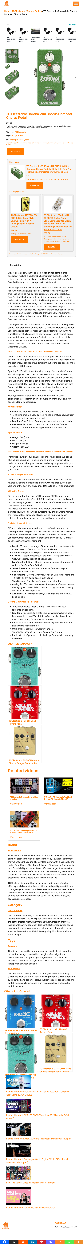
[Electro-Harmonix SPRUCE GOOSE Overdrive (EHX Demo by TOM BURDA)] (18, 1106)
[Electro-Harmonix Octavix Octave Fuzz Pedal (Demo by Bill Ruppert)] (18, 1130)
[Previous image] (24, 77)
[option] (7, 66)
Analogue (14, 139)
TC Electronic (18, 11)
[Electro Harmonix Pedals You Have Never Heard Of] (18, 1196)
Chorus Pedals (34, 11)
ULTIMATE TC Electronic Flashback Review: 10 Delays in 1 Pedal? (58, 798)
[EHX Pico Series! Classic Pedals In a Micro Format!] (18, 1173)
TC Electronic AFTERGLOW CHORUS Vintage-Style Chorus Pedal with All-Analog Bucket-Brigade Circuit (24, 221)
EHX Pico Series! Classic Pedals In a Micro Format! (30, 1182)
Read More (15, 151)
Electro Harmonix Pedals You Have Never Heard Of (30, 1207)
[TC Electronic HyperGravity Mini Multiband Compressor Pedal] (25, 665)
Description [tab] (16, 265)
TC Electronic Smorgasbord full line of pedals (24, 798)
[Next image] (75, 77)
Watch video (16, 803)
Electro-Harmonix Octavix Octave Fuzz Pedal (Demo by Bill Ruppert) (39, 1138)
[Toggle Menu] (76, 4)
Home (7, 11)
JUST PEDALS (60, 1223)
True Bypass (24, 139)
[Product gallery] (49, 77)
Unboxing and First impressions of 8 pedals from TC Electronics (24, 831)
